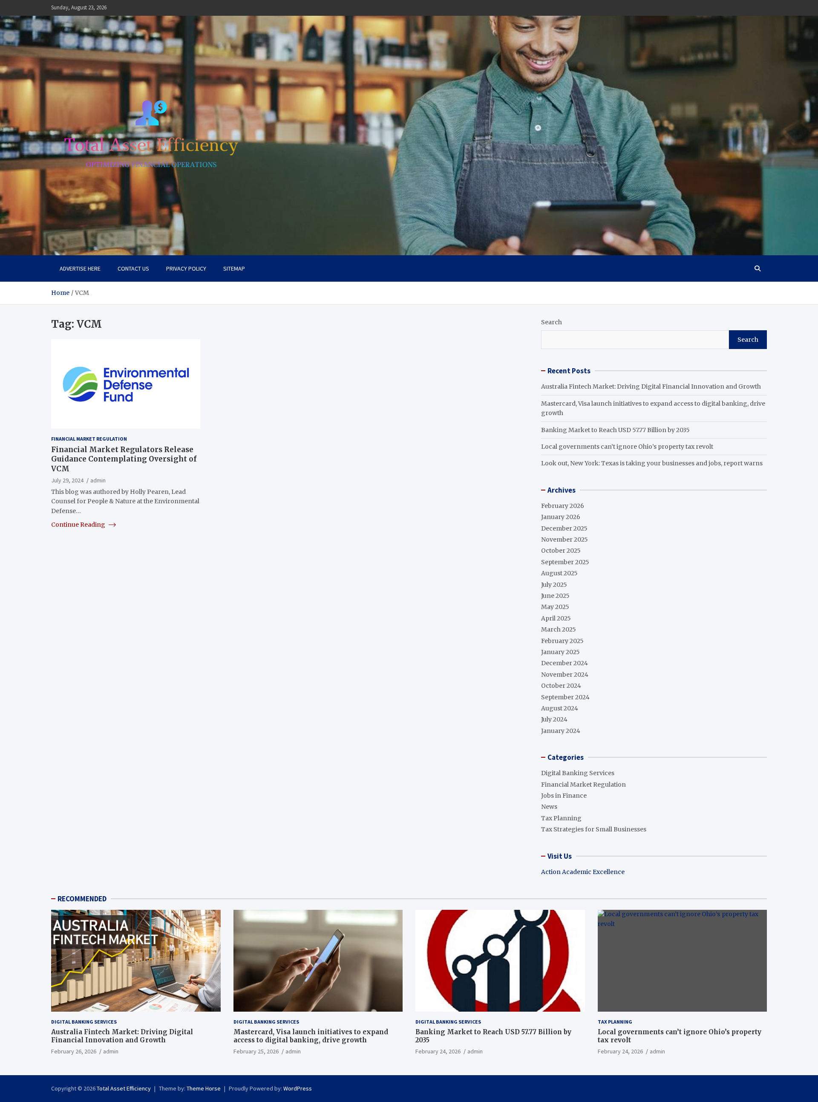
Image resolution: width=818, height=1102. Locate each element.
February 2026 (562, 506)
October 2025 (561, 550)
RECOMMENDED (82, 898)
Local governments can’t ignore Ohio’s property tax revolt (627, 446)
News (549, 807)
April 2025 (556, 618)
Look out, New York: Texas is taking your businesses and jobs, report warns (652, 463)
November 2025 (564, 539)
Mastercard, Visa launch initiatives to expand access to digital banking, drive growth (310, 1036)
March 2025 (558, 629)
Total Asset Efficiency (124, 1088)
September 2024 (565, 697)
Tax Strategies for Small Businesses (593, 829)
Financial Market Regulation (89, 439)
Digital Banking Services (577, 773)
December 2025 (564, 528)
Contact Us (133, 268)
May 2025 (555, 607)
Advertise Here (80, 268)
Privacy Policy (186, 268)
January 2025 (560, 652)
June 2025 (555, 596)
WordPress (297, 1088)
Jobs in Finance (564, 795)
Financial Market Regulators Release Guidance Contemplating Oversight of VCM (123, 459)
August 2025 (559, 573)
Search (551, 322)
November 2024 (564, 674)
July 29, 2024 (67, 480)
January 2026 (560, 517)
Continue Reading (79, 524)
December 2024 (564, 663)
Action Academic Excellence (583, 872)
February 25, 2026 (256, 1051)
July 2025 (554, 585)
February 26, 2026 (73, 1051)
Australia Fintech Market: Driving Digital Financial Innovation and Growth (651, 386)
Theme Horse (204, 1088)
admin (98, 480)
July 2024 (554, 719)
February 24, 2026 (438, 1051)
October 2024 (561, 685)
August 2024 (559, 708)
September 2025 (565, 562)
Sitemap (234, 268)
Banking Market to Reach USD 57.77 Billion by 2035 (615, 430)
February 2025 (562, 641)
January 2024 (560, 731)
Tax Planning (561, 818)
